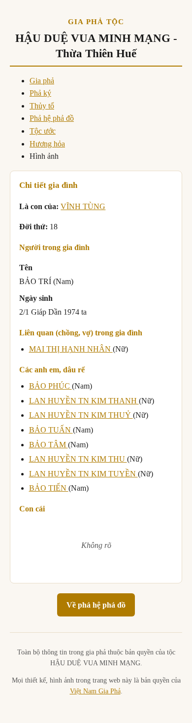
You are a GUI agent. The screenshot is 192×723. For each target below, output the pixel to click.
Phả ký (40, 93)
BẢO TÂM (48, 444)
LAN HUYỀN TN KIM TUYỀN (83, 474)
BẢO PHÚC (50, 386)
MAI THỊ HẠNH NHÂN (71, 349)
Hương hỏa (47, 144)
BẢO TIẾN (48, 488)
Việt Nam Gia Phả (95, 691)
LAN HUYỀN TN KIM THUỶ (81, 415)
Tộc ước (43, 131)
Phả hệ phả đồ (52, 118)
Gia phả (42, 80)
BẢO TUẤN (51, 430)
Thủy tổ (42, 106)
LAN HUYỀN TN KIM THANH (84, 401)
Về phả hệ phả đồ (96, 605)
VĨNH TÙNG (83, 206)
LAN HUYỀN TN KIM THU (78, 459)
